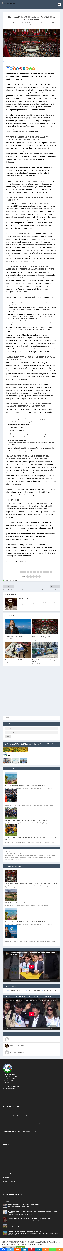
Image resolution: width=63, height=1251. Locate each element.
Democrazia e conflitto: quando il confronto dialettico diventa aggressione (44, 637)
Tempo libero (13, 1234)
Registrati (6, 1153)
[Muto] (55, 981)
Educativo (36, 1220)
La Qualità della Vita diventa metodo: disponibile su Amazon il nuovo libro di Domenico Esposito (30, 1119)
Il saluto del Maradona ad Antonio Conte (19, 803)
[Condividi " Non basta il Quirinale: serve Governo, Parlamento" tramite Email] (47, 572)
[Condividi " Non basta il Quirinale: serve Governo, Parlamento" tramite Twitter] (24, 572)
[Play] (5, 981)
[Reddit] (14, 68)
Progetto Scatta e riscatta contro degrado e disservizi (45, 660)
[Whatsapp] (30, 68)
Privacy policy (7, 1173)
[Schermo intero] (58, 981)
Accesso (8, 737)
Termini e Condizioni (9, 1181)
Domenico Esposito (18, 23)
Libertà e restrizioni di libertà (14, 636)
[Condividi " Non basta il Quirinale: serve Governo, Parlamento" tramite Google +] (28, 572)
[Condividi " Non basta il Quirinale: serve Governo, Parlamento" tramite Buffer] (41, 572)
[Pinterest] (20, 68)
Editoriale (42, 23)
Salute (50, 1233)
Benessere (25, 1214)
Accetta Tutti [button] (20, 1247)
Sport (53, 1233)
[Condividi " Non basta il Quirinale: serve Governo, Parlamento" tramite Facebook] (21, 572)
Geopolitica (48, 23)
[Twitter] (11, 68)
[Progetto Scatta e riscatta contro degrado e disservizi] (45, 650)
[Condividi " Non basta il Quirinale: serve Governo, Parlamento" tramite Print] (50, 572)
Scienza (34, 1214)
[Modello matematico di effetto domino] (18, 650)
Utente (5, 1161)
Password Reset (7, 1169)
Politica (54, 23)
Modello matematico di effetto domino (16, 660)
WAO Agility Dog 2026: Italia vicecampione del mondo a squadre (26, 820)
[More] (33, 68)
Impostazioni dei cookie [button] (9, 1247)
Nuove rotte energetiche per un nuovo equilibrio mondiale (19, 1115)
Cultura (21, 1220)
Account (5, 1165)
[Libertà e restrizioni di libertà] (18, 626)
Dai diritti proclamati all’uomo (15, 902)
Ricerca (27, 25)
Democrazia (35, 23)
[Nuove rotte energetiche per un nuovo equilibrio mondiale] (5, 1206)
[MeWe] (24, 68)
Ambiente (17, 1233)
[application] (31, 966)
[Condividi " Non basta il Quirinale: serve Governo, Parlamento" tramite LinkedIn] (37, 572)
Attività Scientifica (19, 1214)
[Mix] (27, 68)
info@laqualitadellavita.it (14, 1086)
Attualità (17, 1206)
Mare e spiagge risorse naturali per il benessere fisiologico (25, 786)
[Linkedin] (17, 68)
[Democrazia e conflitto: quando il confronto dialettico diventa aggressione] (45, 626)
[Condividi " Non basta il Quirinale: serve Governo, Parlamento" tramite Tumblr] (31, 572)
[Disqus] (31, 692)
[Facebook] (8, 68)
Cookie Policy (7, 1177)
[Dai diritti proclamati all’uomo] (5, 1226)
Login (4, 1157)
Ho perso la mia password (18, 737)
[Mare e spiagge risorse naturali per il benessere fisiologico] (5, 1233)
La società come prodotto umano (16, 939)
